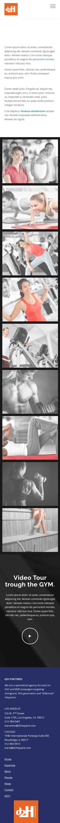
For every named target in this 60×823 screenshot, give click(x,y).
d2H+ (7, 796)
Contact (8, 789)
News (7, 783)
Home (7, 759)
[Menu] (51, 6)
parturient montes (43, 59)
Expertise (9, 765)
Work (7, 771)
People (8, 777)
